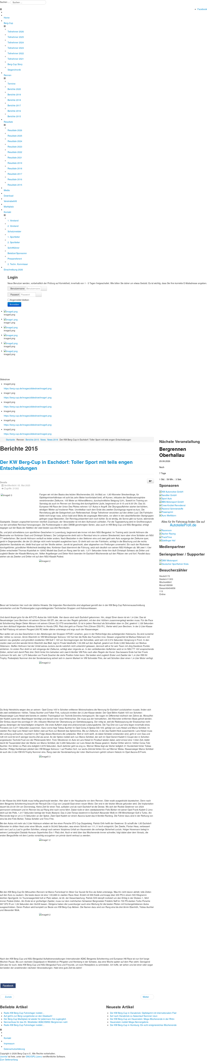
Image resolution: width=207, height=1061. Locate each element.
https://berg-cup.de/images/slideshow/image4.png (28, 415)
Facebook (202, 9)
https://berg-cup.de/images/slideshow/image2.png (28, 433)
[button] (150, 481)
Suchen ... (5, 1)
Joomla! (4, 1056)
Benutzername (17, 288)
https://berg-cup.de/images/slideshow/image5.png (28, 424)
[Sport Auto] (165, 498)
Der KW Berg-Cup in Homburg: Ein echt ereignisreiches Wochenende (143, 1024)
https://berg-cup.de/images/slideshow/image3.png (28, 406)
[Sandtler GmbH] (168, 494)
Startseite (10, 439)
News (43, 439)
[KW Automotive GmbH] (171, 491)
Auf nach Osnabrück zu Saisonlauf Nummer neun (133, 1015)
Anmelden (14, 304)
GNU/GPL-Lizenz (34, 1056)
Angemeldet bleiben (19, 299)
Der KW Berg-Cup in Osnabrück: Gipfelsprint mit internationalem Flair (143, 1012)
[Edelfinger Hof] (167, 540)
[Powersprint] (166, 511)
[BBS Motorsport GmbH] (171, 501)
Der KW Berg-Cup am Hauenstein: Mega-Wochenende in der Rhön (142, 1018)
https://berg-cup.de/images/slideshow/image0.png (28, 388)
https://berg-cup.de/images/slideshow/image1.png (28, 397)
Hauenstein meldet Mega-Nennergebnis (129, 1021)
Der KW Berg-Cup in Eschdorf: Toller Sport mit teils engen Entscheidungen (66, 464)
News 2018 (52, 439)
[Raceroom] (165, 529)
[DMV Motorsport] (168, 560)
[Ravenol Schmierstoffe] (171, 508)
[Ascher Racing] (167, 533)
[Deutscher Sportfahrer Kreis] (174, 563)
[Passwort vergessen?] (39, 294)
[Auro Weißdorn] (167, 514)
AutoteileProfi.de (183, 524)
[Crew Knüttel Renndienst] (172, 504)
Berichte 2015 (32, 439)
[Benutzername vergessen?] (44, 288)
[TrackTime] (165, 536)
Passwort (14, 294)
